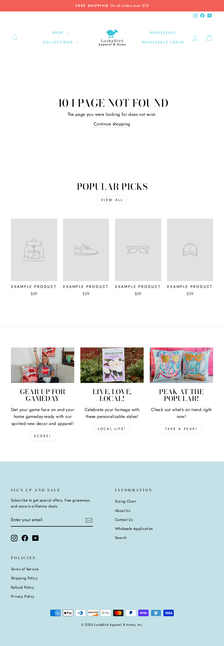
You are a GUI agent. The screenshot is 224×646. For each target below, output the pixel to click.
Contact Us (124, 519)
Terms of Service (25, 569)
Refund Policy (22, 587)
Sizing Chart (125, 501)
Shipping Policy (24, 578)
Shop (59, 32)
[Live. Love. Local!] (112, 365)
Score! (42, 435)
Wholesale (163, 32)
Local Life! (112, 428)
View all (112, 199)
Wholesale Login (163, 42)
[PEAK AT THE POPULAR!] (181, 365)
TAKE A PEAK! (181, 428)
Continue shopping (112, 124)
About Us (122, 510)
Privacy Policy (22, 596)
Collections (59, 42)
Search (120, 537)
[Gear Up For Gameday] (42, 365)
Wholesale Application (134, 528)
